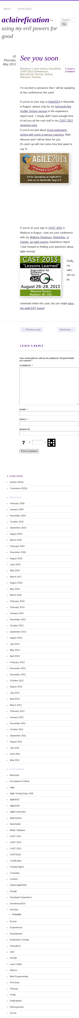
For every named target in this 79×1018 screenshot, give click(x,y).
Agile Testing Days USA (21, 793)
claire (35, 68)
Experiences (41, 71)
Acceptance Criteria (19, 781)
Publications (16, 1001)
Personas (14, 982)
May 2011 (14, 760)
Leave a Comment (70, 70)
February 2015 (17, 601)
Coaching (14, 873)
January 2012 (16, 717)
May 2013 (15, 650)
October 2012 (16, 680)
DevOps (14, 909)
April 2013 (15, 656)
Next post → (66, 329)
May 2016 (15, 589)
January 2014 (16, 613)
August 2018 (16, 558)
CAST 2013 (26, 71)
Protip (13, 994)
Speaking (25, 77)
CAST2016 (15, 854)
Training (36, 77)
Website (24, 429)
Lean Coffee (16, 964)
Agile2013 (54, 68)
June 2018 (15, 564)
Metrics (13, 970)
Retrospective (17, 1007)
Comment (26, 365)
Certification (15, 861)
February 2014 (17, 607)
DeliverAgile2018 (18, 885)
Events (13, 921)
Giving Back (24, 9)
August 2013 (16, 638)
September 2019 (18, 527)
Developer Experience (21, 897)
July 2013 (14, 644)
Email (24, 419)
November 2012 (18, 674)
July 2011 (14, 748)
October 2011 (16, 729)
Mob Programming (19, 976)
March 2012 (16, 705)
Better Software (17, 830)
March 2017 (16, 576)
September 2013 (18, 632)
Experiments (16, 933)
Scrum (48, 74)
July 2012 (14, 693)
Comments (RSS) (18, 488)
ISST (12, 952)
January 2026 (16, 509)
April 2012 (15, 699)
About (7, 9)
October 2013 (16, 625)
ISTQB (13, 958)
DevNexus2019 (17, 903)
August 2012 (16, 686)
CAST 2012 (15, 842)
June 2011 (15, 754)
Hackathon (15, 946)
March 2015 (16, 595)
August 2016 (16, 583)
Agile (45, 68)
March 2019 (16, 540)
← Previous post (31, 329)
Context (14, 879)
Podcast (14, 988)
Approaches (16, 818)
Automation (15, 824)
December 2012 (18, 668)
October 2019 (16, 521)
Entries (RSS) (16, 482)
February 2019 (17, 546)
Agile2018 (14, 805)
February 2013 (17, 662)
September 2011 (18, 735)
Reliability (16, 914)
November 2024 (18, 515)
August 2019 (16, 534)
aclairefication (25, 19)
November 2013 (18, 619)
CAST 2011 (15, 836)
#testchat (14, 775)
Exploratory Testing (32, 74)
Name (23, 409)
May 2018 (15, 570)
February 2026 (17, 503)
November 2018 (18, 552)
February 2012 (17, 711)
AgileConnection (18, 812)
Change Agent (17, 867)
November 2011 (18, 723)
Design (13, 891)
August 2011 (16, 741)
